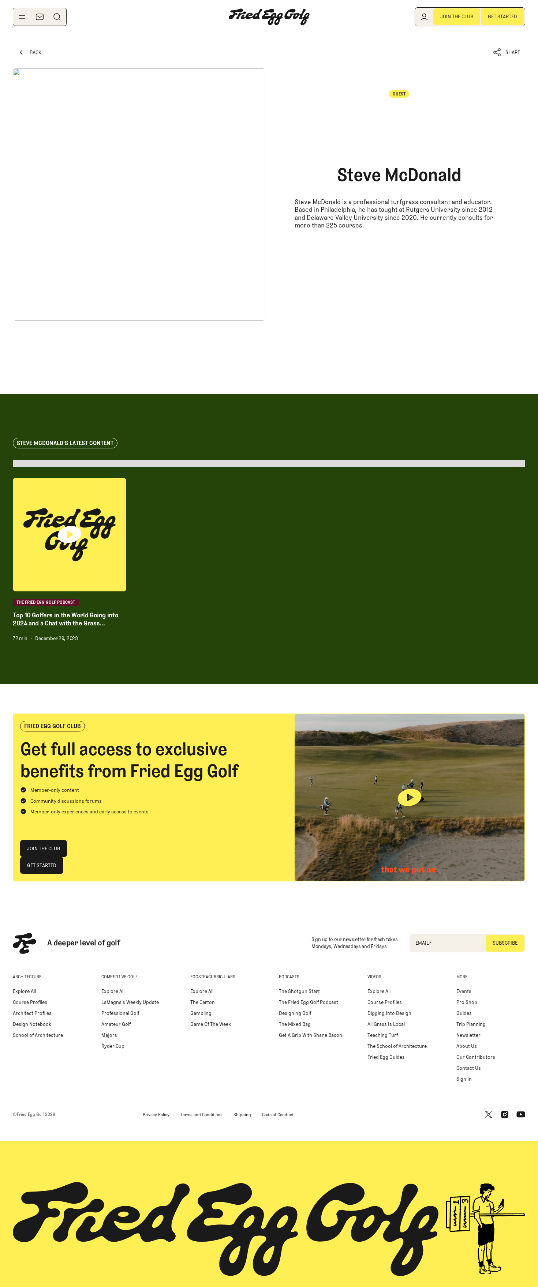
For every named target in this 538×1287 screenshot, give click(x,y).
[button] (507, 52)
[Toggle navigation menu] (22, 16)
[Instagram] (504, 1114)
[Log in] (424, 16)
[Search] (57, 16)
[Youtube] (520, 1114)
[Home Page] (269, 17)
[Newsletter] (39, 16)
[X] (488, 1114)
